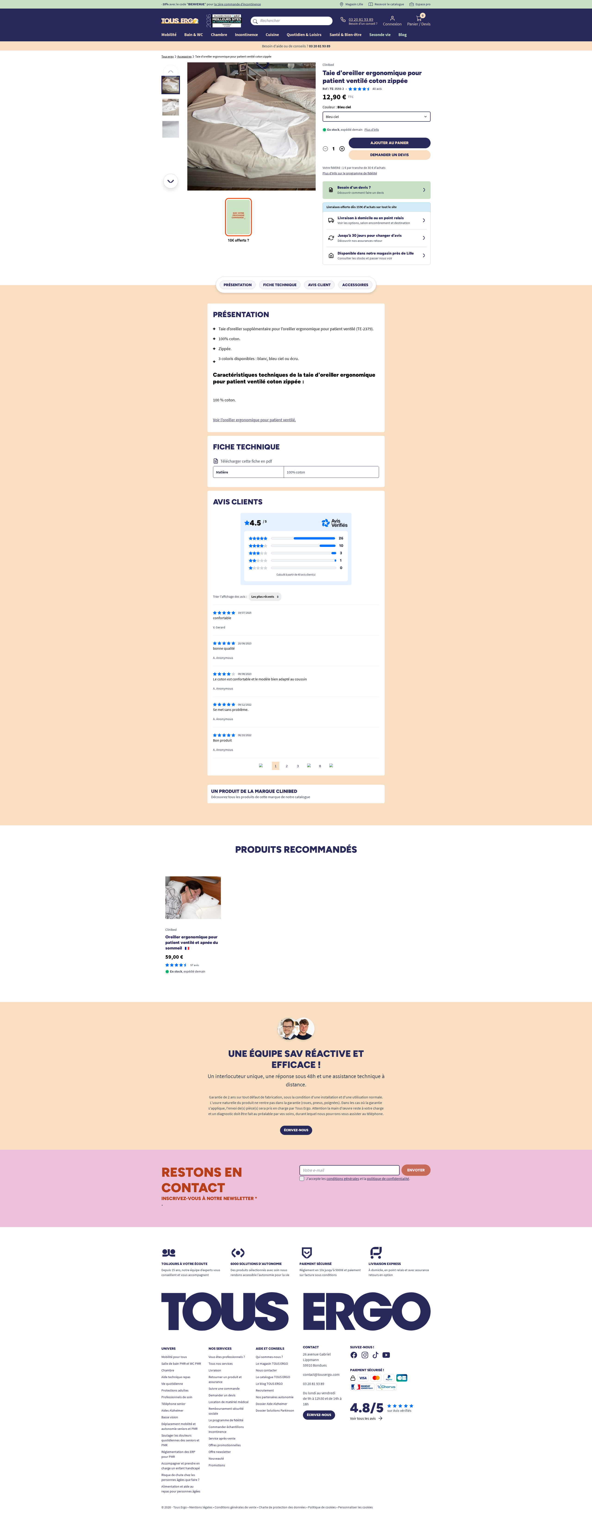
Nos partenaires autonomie (274, 1397)
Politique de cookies (322, 1507)
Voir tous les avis (363, 1418)
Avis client (319, 285)
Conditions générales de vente (235, 1507)
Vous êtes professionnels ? (227, 1357)
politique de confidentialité (388, 1178)
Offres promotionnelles (225, 1445)
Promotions (217, 1465)
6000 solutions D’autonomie (256, 1264)
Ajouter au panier (389, 143)
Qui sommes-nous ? (269, 1357)
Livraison (215, 1370)
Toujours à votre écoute (184, 1264)
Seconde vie (380, 34)
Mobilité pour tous (174, 1357)
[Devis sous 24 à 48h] (424, 190)
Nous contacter (266, 1370)
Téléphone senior (173, 1404)
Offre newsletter (220, 1452)
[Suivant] (170, 181)
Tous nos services (221, 1363)
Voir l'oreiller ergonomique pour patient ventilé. (254, 419)
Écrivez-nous (296, 1130)
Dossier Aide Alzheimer (271, 1404)
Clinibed (328, 65)
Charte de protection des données (282, 1507)
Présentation (238, 285)
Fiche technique (279, 285)
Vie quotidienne (172, 1384)
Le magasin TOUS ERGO (272, 1363)
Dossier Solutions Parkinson (275, 1410)
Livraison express (385, 1264)
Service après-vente (222, 1438)
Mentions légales (200, 1507)
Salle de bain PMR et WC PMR (181, 1363)
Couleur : (337, 107)
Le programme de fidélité (226, 1420)
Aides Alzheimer (172, 1410)
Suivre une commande (224, 1388)
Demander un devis (389, 155)
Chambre (167, 1370)
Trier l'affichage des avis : (230, 596)
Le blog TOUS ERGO (269, 1384)
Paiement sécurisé (315, 1264)
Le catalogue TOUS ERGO (273, 1377)
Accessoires (355, 285)
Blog (402, 34)
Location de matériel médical (229, 1402)
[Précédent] (170, 72)
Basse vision (169, 1417)
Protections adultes (174, 1390)
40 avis (377, 89)
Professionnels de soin (176, 1397)
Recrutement (265, 1390)
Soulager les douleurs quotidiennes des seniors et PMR (180, 1440)
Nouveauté (216, 1458)
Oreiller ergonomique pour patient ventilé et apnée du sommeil (191, 942)
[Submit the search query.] (255, 20)
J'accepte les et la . (358, 1178)
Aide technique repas (175, 1377)
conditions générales (343, 1178)
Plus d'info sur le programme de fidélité (350, 173)
